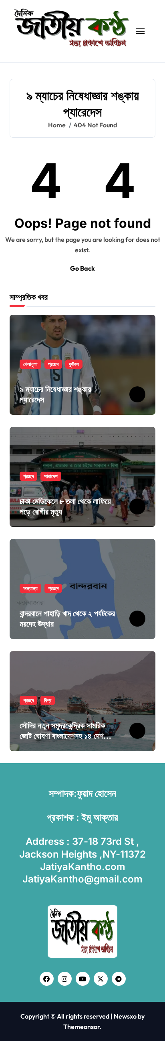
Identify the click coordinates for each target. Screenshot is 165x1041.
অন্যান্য (30, 588)
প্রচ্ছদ (53, 364)
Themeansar (81, 1027)
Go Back (82, 268)
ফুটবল (74, 364)
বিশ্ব (47, 700)
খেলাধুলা (30, 364)
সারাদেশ (51, 476)
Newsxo (125, 1016)
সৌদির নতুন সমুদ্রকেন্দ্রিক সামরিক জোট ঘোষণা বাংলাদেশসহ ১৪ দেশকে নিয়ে (65, 736)
